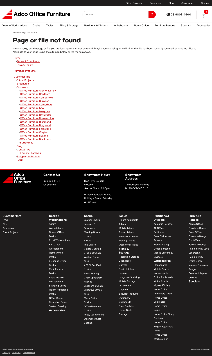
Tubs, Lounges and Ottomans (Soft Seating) (94, 318)
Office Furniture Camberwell (36, 97)
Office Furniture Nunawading (37, 118)
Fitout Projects (134, 3)
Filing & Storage (69, 25)
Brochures (155, 3)
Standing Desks (57, 285)
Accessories (204, 25)
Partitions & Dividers (96, 25)
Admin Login (6, 353)
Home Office (141, 25)
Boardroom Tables (129, 236)
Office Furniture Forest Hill (35, 128)
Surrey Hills (26, 142)
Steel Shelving (126, 306)
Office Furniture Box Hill (34, 135)
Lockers (123, 273)
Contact (205, 3)
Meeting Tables (127, 240)
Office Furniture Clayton (34, 132)
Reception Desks (58, 302)
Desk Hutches (126, 269)
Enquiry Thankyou (30, 153)
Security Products (128, 293)
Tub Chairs (90, 244)
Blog (171, 3)
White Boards (161, 281)
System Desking (58, 306)
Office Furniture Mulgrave (35, 111)
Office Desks (56, 298)
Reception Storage (129, 256)
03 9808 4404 (180, 14)
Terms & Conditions (28, 61)
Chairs (36, 25)
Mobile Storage (127, 281)
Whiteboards (121, 25)
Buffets (123, 265)
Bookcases (125, 260)
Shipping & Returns (28, 156)
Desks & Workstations (14, 25)
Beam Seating (91, 273)
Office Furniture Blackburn (35, 139)
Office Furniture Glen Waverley (38, 90)
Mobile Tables (126, 228)
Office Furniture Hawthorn (35, 94)
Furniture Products (25, 70)
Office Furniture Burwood (34, 101)
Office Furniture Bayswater (35, 114)
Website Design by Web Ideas (200, 349)
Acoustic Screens (163, 224)
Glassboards (160, 265)
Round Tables (126, 232)
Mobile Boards (161, 269)
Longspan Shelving (129, 277)
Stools (87, 240)
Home (16, 32)
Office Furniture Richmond (35, 121)
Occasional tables (128, 244)
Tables (50, 25)
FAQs (20, 159)
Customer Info (22, 76)
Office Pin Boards (163, 277)
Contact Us (23, 149)
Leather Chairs (92, 220)
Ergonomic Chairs (94, 285)
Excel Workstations (59, 240)
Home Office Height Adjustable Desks (163, 326)
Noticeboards (161, 273)
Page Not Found (29, 32)
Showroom (187, 3)
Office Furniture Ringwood (35, 125)
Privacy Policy (25, 64)
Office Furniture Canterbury (36, 104)
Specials (186, 25)
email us (51, 184)
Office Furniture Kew (32, 107)
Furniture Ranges (165, 25)
